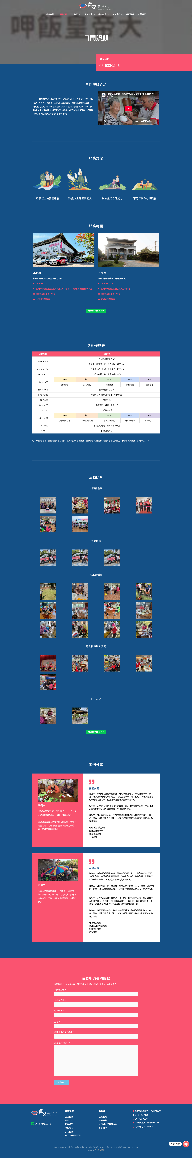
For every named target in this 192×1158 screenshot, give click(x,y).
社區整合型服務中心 (108, 1124)
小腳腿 (37, 273)
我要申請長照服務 (73, 1135)
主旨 (57, 1021)
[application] (55, 14)
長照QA (68, 1120)
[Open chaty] (186, 1144)
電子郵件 (59, 1011)
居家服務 (103, 1116)
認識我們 (69, 1116)
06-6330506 (109, 65)
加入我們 (69, 1131)
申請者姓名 (60, 990)
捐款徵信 (69, 1128)
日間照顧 (103, 1120)
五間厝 (102, 273)
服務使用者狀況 (62, 1043)
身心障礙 (103, 1128)
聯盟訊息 (69, 1124)
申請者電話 (60, 1000)
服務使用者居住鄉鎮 (64, 1032)
